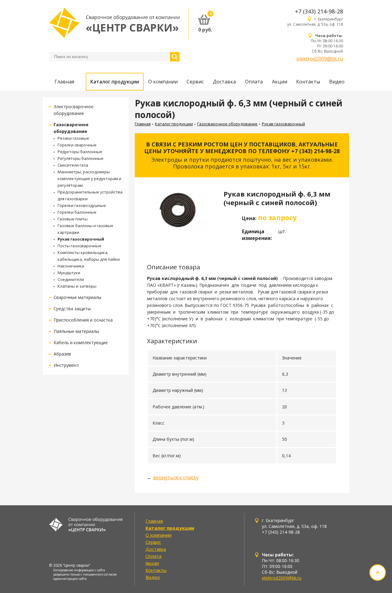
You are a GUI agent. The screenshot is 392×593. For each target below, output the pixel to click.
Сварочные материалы (77, 297)
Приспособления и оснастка (83, 320)
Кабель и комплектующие (81, 342)
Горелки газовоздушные (82, 205)
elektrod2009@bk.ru (319, 58)
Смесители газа (73, 165)
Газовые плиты (73, 219)
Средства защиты (72, 308)
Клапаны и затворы (77, 286)
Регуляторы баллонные (81, 158)
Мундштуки (69, 272)
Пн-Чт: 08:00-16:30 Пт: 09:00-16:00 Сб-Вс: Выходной (327, 43)
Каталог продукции (114, 81)
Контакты (308, 81)
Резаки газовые (73, 138)
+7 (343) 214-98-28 (319, 11)
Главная (64, 81)
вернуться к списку (176, 477)
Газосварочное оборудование (227, 124)
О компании (163, 81)
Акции (279, 81)
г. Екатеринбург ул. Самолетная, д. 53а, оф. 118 (315, 22)
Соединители (71, 279)
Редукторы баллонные (80, 151)
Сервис (195, 81)
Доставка (224, 81)
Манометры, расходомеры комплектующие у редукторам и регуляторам (89, 178)
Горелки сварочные (77, 145)
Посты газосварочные (79, 246)
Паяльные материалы (76, 331)
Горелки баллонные (77, 212)
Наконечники (71, 266)
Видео (337, 81)
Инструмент (66, 365)
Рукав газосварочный (81, 239)
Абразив (62, 354)
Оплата (254, 81)
